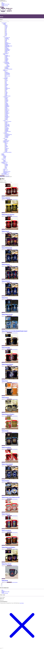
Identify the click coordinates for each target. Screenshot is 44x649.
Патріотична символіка (6, 171)
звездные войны (7, 73)
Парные (4, 158)
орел (5, 90)
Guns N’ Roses (7, 125)
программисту (7, 110)
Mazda (6, 167)
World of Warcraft (7, 49)
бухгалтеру (6, 99)
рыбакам (6, 59)
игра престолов (7, 74)
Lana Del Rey (7, 128)
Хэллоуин (6, 137)
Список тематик (4, 22)
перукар (6, 108)
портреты (6, 67)
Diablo (6, 40)
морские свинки (7, 88)
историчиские (7, 66)
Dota (5, 41)
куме (6, 29)
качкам (6, 122)
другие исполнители (8, 121)
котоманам (6, 84)
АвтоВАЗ (6, 164)
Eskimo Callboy (7, 124)
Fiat (5, 147)
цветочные (6, 68)
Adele (6, 123)
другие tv (6, 77)
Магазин (3, 154)
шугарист (6, 118)
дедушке (6, 26)
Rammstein (6, 130)
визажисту (6, 100)
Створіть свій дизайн (5, 5)
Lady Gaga (6, 127)
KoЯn (6, 126)
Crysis (6, 39)
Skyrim (6, 47)
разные (4, 23)
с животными (5, 78)
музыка (4, 120)
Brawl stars (6, 38)
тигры (6, 94)
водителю (6, 101)
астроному (6, 97)
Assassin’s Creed (7, 37)
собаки (6, 93)
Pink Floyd (6, 129)
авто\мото (4, 142)
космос (6, 57)
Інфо (2, 2)
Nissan (6, 150)
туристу (6, 61)
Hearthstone (6, 42)
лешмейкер (6, 105)
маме (6, 31)
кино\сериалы (5, 70)
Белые (4, 160)
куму (6, 30)
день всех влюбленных (8, 134)
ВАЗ (5, 143)
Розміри (3, 592)
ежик (6, 81)
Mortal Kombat (7, 46)
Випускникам (5, 53)
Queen (6, 132)
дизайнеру (6, 103)
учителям (6, 115)
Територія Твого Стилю (3, 13)
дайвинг (6, 56)
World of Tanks (7, 50)
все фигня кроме (5, 141)
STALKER (6, 48)
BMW (6, 145)
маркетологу (7, 106)
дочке (6, 28)
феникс (6, 95)
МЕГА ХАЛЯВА (4, 173)
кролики (6, 85)
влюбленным (7, 62)
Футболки (3, 155)
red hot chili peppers (8, 131)
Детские (4, 157)
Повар (6, 109)
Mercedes (6, 149)
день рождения (7, 135)
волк (6, 79)
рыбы (8, 65)
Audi (6, 144)
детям (6, 27)
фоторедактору (7, 116)
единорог (6, 80)
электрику (6, 119)
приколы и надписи (6, 140)
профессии (5, 96)
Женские (4, 156)
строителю (6, 113)
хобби (4, 54)
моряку (6, 107)
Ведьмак (6, 51)
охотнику (6, 58)
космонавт (6, 104)
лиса (5, 86)
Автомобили (5, 163)
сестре (6, 34)
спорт (4, 138)
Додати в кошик (9, 199)
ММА (6, 139)
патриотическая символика (7, 152)
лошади (6, 87)
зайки (6, 82)
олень (6, 89)
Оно (5, 75)
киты (6, 83)
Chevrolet (6, 165)
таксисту (6, 114)
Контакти (3, 3)
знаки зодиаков (7, 63)
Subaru (6, 151)
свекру (6, 33)
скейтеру (6, 60)
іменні (4, 69)
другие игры (7, 52)
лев (7, 64)
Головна (3, 153)
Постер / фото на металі (5, 174)
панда (6, 91)
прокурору (6, 111)
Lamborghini (7, 148)
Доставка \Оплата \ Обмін (5, 591)
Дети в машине (5, 169)
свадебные (6, 136)
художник (6, 117)
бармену (6, 98)
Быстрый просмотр (14, 199)
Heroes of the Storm (8, 43)
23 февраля (6, 133)
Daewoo (6, 146)
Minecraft (6, 44)
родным (4, 24)
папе (6, 32)
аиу (5, 71)
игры (4, 36)
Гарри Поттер (7, 72)
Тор (5, 76)
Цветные (4, 159)
